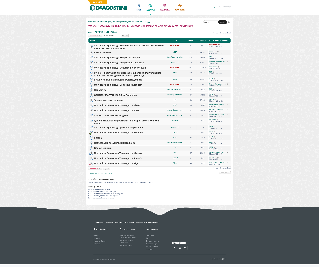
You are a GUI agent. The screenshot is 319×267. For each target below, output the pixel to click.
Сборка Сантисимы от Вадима (111, 115)
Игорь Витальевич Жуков (175, 142)
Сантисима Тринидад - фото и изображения (118, 127)
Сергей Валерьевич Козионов (218, 84)
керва (175, 72)
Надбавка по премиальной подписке (114, 143)
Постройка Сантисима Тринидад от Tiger (116, 163)
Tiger (175, 163)
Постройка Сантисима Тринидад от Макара (118, 153)
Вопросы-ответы (152, 247)
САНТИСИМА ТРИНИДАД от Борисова (115, 95)
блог (138, 10)
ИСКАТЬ (223, 22)
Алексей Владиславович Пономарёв (218, 109)
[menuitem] (223, 7)
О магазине (150, 235)
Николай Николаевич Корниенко (218, 152)
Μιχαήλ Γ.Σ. (213, 51)
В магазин (100, 2)
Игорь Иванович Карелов (175, 89)
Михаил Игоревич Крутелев (175, 110)
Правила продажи (126, 245)
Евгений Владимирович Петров (218, 104)
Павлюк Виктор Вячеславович (218, 62)
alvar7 (175, 105)
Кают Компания (102, 52)
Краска (98, 138)
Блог (147, 238)
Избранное (97, 244)
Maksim (175, 132)
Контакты (149, 250)
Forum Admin (175, 45)
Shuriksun (175, 120)
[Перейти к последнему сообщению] (220, 45)
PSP (210, 57)
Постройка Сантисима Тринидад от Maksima (118, 132)
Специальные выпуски (124, 223)
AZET (175, 52)
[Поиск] (123, 35)
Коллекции (99, 223)
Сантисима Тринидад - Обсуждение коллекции (120, 68)
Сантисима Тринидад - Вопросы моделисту (118, 85)
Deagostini (180, 10)
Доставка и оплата (152, 241)
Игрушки (109, 223)
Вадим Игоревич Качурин (175, 115)
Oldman (212, 99)
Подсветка (100, 90)
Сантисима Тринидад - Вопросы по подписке (119, 62)
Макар (175, 153)
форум (150, 10)
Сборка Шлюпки (103, 148)
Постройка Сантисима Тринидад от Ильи (117, 110)
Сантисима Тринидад (102, 31)
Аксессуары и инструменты (147, 223)
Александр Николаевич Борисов (175, 95)
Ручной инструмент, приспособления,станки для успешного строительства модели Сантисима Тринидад (127, 74)
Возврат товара (151, 244)
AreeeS (175, 158)
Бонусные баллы (99, 241)
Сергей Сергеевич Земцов (175, 57)
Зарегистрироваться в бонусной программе (128, 236)
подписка (165, 10)
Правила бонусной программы (126, 241)
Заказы (96, 235)
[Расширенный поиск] (229, 22)
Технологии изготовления (108, 100)
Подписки (96, 238)
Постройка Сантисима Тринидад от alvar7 (117, 105)
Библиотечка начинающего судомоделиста (118, 80)
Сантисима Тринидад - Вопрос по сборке (117, 57)
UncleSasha (213, 67)
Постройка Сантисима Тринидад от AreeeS (118, 158)
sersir (211, 142)
